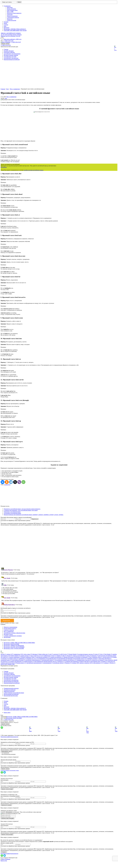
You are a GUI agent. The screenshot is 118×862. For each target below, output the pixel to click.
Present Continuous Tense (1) (28, 657)
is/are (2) (97, 654)
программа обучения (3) (18, 660)
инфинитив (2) (48, 655)
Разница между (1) (21, 663)
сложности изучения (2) (98, 660)
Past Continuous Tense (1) (96, 657)
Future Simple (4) (15, 655)
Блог (5, 26)
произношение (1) (48, 663)
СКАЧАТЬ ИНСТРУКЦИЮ (7, 818)
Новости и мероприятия (10, 627)
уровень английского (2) (57, 657)
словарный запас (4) (6, 660)
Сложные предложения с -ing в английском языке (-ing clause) (21, 510)
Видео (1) (112, 663)
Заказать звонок (5, 43)
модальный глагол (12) (80, 658)
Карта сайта (7, 712)
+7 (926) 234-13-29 (8, 40)
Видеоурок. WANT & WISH (11, 644)
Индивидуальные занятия (11, 55)
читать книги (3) (107, 657)
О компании (7, 6)
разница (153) (7, 655)
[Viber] (19, 482)
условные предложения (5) (72, 661)
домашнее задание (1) (93, 658)
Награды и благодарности (14, 13)
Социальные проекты (13, 17)
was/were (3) (56, 654)
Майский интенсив (9, 691)
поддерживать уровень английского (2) (65, 660)
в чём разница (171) (97, 663)
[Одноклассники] (7, 482)
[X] (15, 482)
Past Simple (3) (108, 654)
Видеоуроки (7, 637)
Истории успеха (8, 634)
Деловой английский (9, 690)
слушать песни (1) (25, 655)
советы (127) (9, 654)
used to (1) (5, 657)
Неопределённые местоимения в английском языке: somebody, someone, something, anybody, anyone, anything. (33, 514)
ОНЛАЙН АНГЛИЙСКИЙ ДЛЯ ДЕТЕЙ (15, 30)
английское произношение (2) (33, 660)
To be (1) (101, 654)
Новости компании (12, 16)
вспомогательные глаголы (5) (86, 654)
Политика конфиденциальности (9, 736)
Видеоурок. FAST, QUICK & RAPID (14, 648)
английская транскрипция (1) (35, 663)
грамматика (7, 484)
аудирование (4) (42, 658)
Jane (6, 98)
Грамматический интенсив (11, 688)
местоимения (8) (38, 661)
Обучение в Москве (9, 52)
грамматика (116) (18, 654)
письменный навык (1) (48, 660)
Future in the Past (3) (85, 661)
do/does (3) (59, 655)
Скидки (6, 24)
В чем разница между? (10, 628)
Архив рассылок (11, 20)
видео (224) (4, 664)
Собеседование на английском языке (14, 692)
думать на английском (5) (79, 655)
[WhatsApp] (23, 482)
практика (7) (94, 655)
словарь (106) (11, 664)
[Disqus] (59, 546)
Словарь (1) (106, 663)
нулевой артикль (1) (28, 661)
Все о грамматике (11, 96)
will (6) (62, 654)
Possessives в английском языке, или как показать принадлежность (22, 509)
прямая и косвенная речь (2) (8, 663)
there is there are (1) (44, 654)
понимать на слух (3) (32, 658)
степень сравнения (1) (15, 657)
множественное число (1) (51, 661)
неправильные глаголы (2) (84, 660)
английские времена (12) (43, 657)
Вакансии (9, 19)
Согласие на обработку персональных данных (10, 770)
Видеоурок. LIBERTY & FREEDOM (14, 645)
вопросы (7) (61, 661)
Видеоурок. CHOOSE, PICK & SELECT (15, 29)
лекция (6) (69, 655)
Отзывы (6, 21)
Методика (10, 7)
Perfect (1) (105, 661)
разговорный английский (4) (66, 658)
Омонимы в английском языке (12, 511)
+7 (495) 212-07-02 (6, 45)
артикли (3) (5, 661)
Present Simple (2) (73, 654)
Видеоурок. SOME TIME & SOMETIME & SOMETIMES (19, 642)
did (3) (64, 655)
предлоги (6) (111, 661)
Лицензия (9, 14)
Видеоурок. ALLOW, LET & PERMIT (14, 647)
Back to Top (4, 860)
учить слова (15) (27, 654)
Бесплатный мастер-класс (11, 695)
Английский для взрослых (11, 58)
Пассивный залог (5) (96, 661)
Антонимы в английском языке (12, 513)
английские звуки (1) (59, 663)
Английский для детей (10, 56)
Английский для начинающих (12, 53)
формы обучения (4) (69, 657)
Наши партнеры (11, 8)
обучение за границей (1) (82, 657)
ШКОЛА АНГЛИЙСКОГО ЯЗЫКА (11, 33)
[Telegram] (11, 482)
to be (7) (66, 654)
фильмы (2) (36, 654)
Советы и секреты (9, 630)
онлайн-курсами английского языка (33, 170)
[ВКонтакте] (2, 482)
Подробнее (4, 167)
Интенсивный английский (11, 681)
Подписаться (6, 620)
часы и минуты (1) (35, 655)
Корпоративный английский (12, 59)
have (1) (54, 655)
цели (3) (89, 655)
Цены (5, 23)
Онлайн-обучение (9, 51)
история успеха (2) (13, 658)
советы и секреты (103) (85, 663)
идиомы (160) (75, 663)
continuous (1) (22, 658)
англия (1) (3, 654)
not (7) (51, 654)
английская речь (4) (52, 658)
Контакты (6, 27)
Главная (6, 49)
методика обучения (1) (105, 658)
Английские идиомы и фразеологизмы (14, 633)
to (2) (42, 655)
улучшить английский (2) (16, 661)
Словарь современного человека (13, 635)
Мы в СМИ (10, 11)
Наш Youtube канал (12, 10)
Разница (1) (68, 663)
